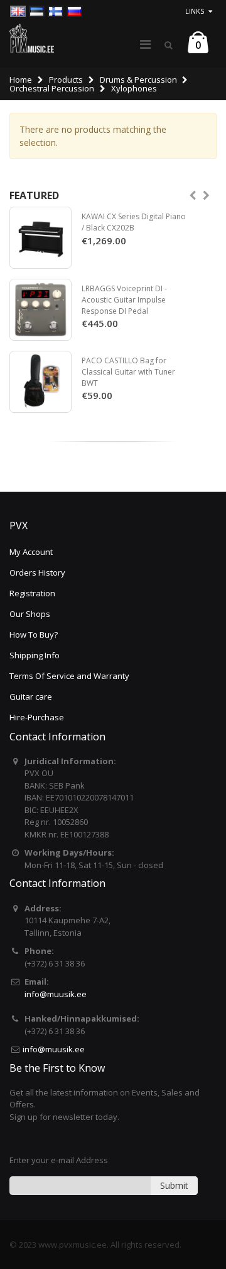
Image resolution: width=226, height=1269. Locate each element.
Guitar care (30, 696)
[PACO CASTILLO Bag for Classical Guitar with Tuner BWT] (40, 382)
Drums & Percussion (138, 79)
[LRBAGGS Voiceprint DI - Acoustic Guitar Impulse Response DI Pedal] (40, 310)
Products (66, 79)
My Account (31, 551)
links (194, 11)
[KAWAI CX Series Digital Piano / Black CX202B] (40, 238)
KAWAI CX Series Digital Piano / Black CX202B (134, 222)
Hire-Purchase (36, 717)
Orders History (37, 572)
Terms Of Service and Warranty (69, 675)
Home (20, 79)
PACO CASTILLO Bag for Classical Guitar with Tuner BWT (128, 371)
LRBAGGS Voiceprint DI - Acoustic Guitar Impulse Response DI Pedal (124, 299)
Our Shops (29, 613)
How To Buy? (33, 634)
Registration (32, 593)
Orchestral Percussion (51, 88)
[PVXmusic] (31, 38)
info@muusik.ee (55, 994)
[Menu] (145, 44)
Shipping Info (34, 655)
